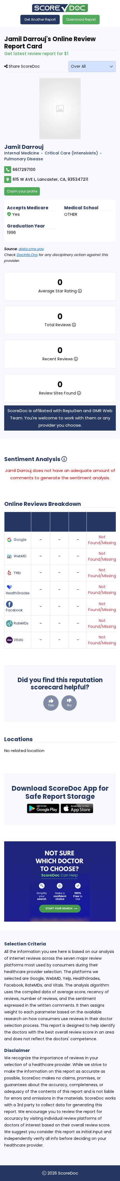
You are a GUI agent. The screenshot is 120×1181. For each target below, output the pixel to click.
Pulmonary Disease (23, 159)
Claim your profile (22, 191)
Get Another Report (40, 19)
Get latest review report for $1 (36, 54)
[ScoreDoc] (60, 7)
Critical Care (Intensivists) (71, 153)
